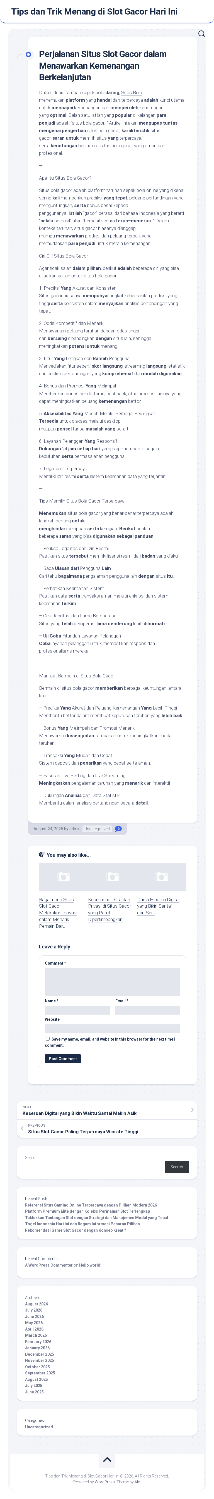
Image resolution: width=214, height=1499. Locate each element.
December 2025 (39, 1354)
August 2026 (36, 1304)
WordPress (105, 1482)
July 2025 (33, 1385)
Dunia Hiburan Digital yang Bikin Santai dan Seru (158, 906)
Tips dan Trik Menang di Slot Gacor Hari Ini (94, 11)
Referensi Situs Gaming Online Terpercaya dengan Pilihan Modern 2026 (91, 1205)
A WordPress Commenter (49, 1265)
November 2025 (39, 1360)
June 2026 (34, 1316)
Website (52, 1019)
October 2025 (37, 1367)
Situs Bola (131, 92)
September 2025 (40, 1373)
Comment (55, 963)
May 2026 (34, 1322)
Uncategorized (97, 829)
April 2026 (34, 1329)
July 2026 (33, 1310)
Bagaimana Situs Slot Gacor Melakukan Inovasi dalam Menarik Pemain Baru (58, 913)
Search (31, 1157)
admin (75, 828)
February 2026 (38, 1341)
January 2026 (37, 1348)
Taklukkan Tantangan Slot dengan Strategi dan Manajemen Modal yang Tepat (96, 1217)
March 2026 (36, 1335)
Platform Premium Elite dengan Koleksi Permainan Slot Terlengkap (87, 1211)
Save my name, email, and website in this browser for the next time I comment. (110, 1042)
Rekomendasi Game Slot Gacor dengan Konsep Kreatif (75, 1230)
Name (52, 1001)
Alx (137, 1482)
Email (121, 1001)
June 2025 (34, 1392)
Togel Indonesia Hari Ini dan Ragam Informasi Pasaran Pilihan (82, 1224)
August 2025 (36, 1379)
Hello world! (90, 1265)
